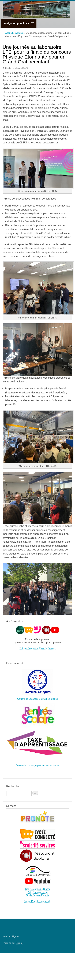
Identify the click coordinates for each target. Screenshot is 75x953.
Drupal (19, 942)
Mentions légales (11, 936)
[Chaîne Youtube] (55, 633)
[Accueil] (36, 10)
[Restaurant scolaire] (46, 633)
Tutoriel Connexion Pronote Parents (37, 648)
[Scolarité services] (37, 633)
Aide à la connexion (37, 892)
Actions (19, 33)
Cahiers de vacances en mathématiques (37, 699)
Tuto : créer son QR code (37, 889)
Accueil (9, 33)
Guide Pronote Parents (37, 895)
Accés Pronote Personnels (37, 901)
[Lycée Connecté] (28, 633)
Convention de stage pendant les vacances (37, 765)
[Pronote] (20, 633)
